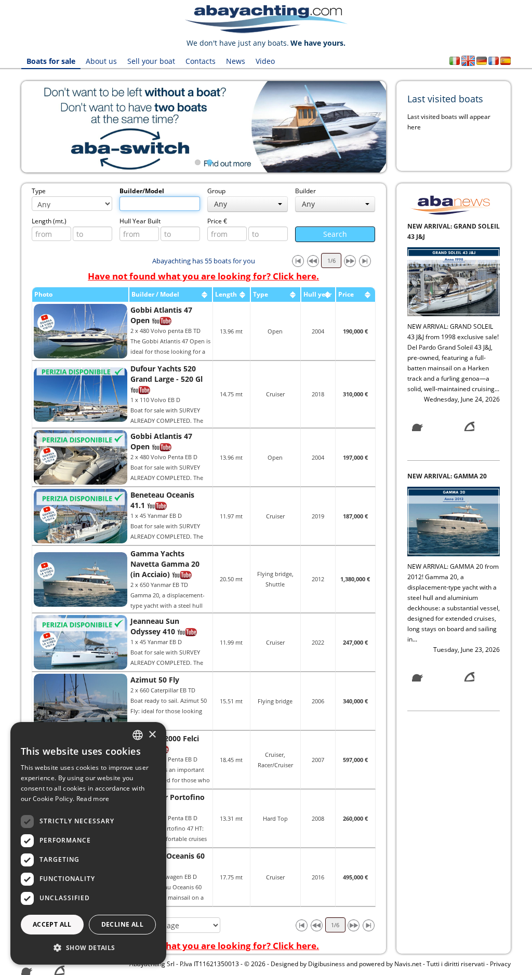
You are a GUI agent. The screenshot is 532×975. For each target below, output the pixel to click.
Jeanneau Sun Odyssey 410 (154, 626)
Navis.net (407, 963)
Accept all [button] (52, 924)
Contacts (200, 61)
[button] (88, 947)
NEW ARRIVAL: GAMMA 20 (447, 234)
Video (265, 61)
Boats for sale (50, 61)
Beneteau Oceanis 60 (167, 856)
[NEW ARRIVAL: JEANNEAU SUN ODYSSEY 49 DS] (453, 539)
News (235, 61)
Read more (93, 798)
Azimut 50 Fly (154, 680)
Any (220, 204)
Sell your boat (151, 61)
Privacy (500, 963)
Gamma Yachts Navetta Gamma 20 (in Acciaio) (165, 564)
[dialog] (88, 843)
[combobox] (137, 735)
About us (101, 61)
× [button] (152, 735)
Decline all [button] (122, 924)
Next (401, 126)
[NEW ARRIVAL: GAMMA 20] (453, 278)
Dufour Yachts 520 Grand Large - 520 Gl (166, 374)
